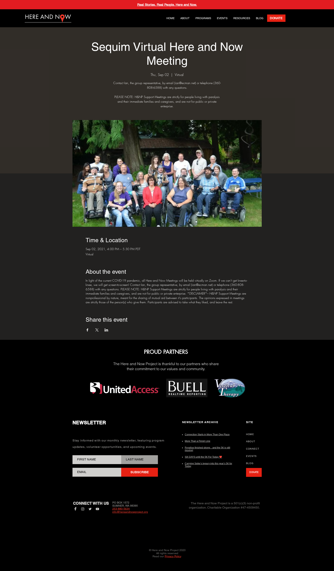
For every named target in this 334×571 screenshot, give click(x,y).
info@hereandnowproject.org (130, 511)
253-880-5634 (121, 508)
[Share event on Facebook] (87, 330)
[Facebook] (75, 509)
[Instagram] (83, 509)
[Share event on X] (97, 330)
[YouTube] (97, 509)
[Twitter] (90, 509)
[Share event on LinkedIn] (106, 330)
